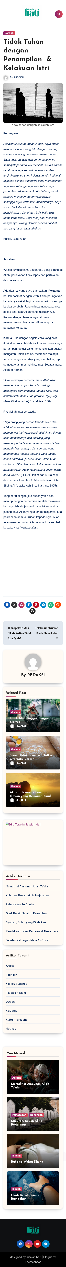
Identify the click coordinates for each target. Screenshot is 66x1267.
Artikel (10, 965)
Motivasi (11, 1028)
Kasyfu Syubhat (16, 983)
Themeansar (33, 1262)
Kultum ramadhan (17, 1019)
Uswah (10, 1001)
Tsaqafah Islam (16, 992)
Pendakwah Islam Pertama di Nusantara (32, 931)
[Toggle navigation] (6, 14)
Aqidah (16, 1077)
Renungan (36, 1115)
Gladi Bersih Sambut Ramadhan (26, 913)
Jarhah (9, 33)
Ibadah (16, 1155)
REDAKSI (19, 77)
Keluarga (11, 1010)
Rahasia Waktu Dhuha (20, 904)
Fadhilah (11, 974)
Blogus (47, 1257)
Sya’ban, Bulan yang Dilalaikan (26, 922)
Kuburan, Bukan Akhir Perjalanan (27, 895)
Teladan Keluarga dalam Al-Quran (28, 940)
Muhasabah (19, 1115)
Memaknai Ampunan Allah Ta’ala (27, 886)
